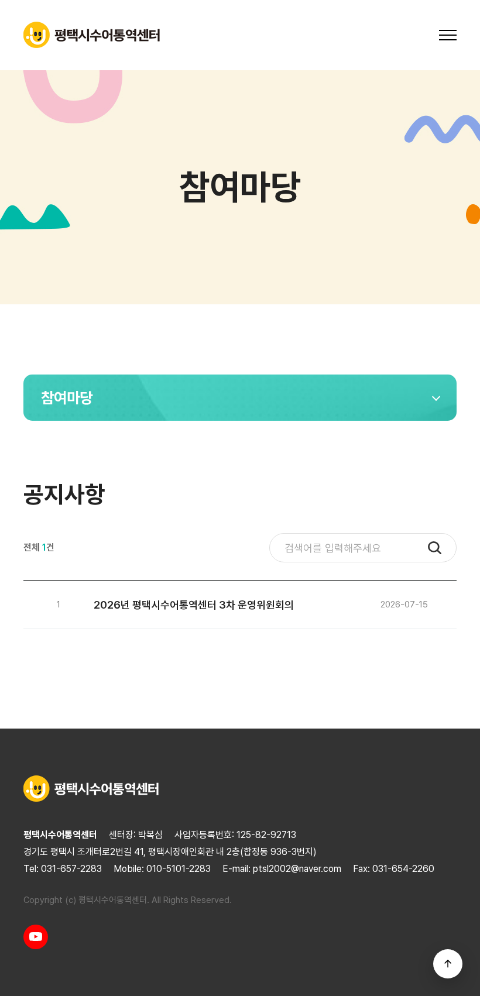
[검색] (434, 548)
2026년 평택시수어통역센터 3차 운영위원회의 (194, 605)
